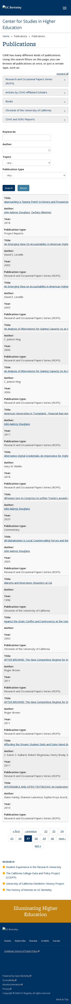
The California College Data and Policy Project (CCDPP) (33, 875)
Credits (45, 940)
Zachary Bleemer (41, 212)
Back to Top (62, 999)
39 (45, 839)
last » (39, 846)
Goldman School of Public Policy (22, 951)
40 (53, 839)
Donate (33, 940)
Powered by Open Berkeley (17, 975)
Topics (7, 156)
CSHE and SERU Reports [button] (20, 119)
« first (17, 831)
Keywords (9, 131)
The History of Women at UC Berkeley (29, 890)
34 (63, 831)
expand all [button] (62, 73)
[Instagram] (25, 935)
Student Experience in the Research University (33, 867)
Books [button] (9, 101)
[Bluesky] (32, 935)
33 (55, 831)
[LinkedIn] (12, 935)
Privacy (7, 988)
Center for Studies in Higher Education (29, 24)
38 (37, 839)
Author (7, 144)
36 (21, 839)
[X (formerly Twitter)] (5, 935)
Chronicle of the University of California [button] (28, 110)
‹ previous (32, 831)
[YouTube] (19, 935)
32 (47, 831)
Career (56, 940)
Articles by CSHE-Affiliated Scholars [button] (26, 92)
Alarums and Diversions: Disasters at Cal (28, 582)
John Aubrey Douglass (17, 212)
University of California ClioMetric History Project (35, 883)
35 (13, 839)
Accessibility (10, 980)
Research (9, 861)
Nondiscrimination (13, 984)
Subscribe (20, 940)
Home (6, 36)
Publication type (13, 169)
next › (63, 839)
